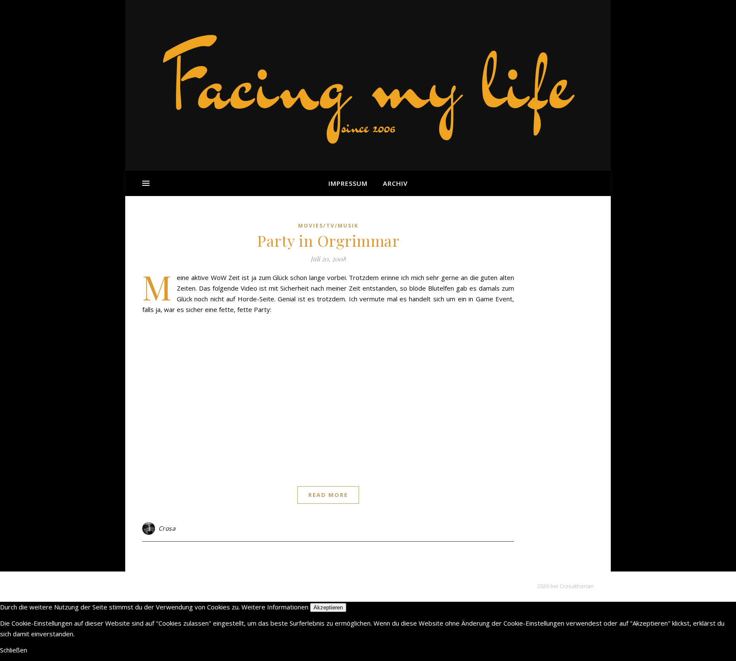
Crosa (167, 528)
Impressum (348, 183)
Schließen (13, 650)
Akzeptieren (328, 607)
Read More (328, 495)
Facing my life (368, 81)
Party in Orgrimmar (328, 240)
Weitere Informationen (275, 607)
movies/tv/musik (328, 225)
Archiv (395, 183)
